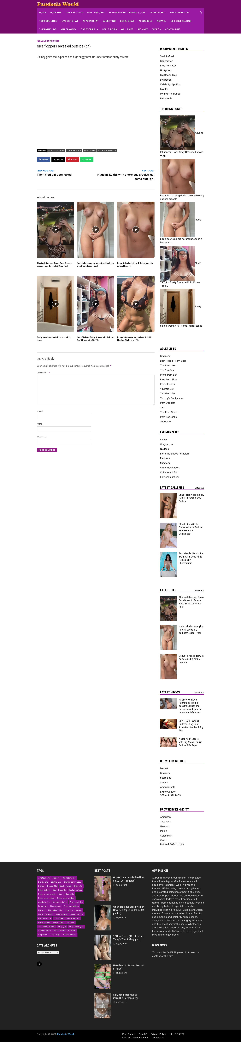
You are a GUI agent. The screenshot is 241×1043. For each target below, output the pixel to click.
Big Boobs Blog (168, 75)
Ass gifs (56, 878)
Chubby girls (74, 150)
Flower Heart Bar (169, 477)
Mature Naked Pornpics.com (127, 12)
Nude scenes (44, 922)
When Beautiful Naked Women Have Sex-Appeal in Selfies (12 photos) (128, 910)
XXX (162, 407)
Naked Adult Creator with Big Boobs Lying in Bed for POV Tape (190, 742)
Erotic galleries (76, 902)
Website (41, 436)
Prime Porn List (168, 374)
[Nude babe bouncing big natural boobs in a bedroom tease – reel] (168, 626)
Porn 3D (143, 1034)
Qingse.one (166, 444)
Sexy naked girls (76, 926)
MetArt (164, 768)
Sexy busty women (46, 926)
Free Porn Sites (168, 379)
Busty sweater (56, 150)
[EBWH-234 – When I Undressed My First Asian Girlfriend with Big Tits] (168, 721)
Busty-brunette (59, 890)
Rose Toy (55, 12)
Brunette (78, 886)
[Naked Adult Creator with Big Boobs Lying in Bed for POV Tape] (168, 739)
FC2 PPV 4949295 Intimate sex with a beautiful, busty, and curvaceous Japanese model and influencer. (190, 706)
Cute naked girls (59, 902)
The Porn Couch (169, 412)
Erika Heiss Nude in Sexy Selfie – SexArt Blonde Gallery (191, 498)
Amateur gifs (44, 878)
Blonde (41, 886)
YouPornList (166, 388)
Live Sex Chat (70, 21)
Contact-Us (172, 29)
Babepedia (166, 98)
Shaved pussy (44, 930)
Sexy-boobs (58, 922)
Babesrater (166, 61)
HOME (42, 12)
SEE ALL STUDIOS (170, 795)
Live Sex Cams (74, 12)
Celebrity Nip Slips (170, 84)
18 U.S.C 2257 (176, 1034)
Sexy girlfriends (107, 150)
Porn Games (128, 1034)
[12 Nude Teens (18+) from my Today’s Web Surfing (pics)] (102, 936)
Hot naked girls (55, 910)
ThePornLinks (167, 365)
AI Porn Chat (91, 21)
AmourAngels (167, 787)
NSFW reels (59, 918)
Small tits (72, 930)
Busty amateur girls (47, 894)
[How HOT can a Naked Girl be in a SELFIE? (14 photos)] (102, 877)
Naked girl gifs (76, 914)
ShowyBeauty (167, 791)
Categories (88, 29)
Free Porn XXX (168, 65)
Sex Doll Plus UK (181, 21)
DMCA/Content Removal (135, 1037)
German (164, 826)
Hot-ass (41, 910)
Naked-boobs (62, 914)
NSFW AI (161, 21)
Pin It (74, 159)
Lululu (163, 439)
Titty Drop (54, 934)
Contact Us (158, 1037)
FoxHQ (164, 89)
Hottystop (165, 70)
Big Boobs (165, 79)
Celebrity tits (44, 902)
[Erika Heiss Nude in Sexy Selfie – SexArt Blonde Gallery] (168, 495)
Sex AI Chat (127, 21)
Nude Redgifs (73, 918)
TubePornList (167, 393)
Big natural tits (68, 878)
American (165, 817)
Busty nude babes (46, 898)
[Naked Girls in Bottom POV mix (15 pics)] (102, 965)
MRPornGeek (68, 29)
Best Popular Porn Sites (173, 360)
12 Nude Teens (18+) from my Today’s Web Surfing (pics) (128, 938)
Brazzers (165, 356)
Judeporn (165, 421)
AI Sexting (109, 21)
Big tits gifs (43, 882)
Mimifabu (165, 463)
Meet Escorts (96, 12)
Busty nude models (65, 898)
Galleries (127, 29)
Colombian (166, 835)
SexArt (164, 782)
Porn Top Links (168, 417)
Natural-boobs (44, 918)
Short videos (59, 930)
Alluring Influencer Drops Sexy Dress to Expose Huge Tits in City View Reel (55, 264)
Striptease (42, 934)
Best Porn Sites (180, 12)
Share (45, 159)
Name (40, 411)
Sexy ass (70, 922)
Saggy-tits (89, 150)
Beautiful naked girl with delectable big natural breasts (191, 659)
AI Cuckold (145, 21)
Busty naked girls (66, 894)
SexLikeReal (167, 56)
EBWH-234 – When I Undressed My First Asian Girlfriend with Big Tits (191, 725)
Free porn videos (71, 906)
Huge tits (69, 910)
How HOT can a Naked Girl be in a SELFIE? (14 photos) (129, 879)
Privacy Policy (158, 1034)
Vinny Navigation (169, 467)
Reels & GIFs (109, 29)
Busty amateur (75, 890)
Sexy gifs (62, 926)
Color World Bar (169, 472)
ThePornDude (47, 29)
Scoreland (165, 777)
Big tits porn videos (72, 882)
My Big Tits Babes (170, 93)
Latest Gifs (168, 590)
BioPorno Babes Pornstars (174, 453)
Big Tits (55, 41)
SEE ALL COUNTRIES (172, 843)
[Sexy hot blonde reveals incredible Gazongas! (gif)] (102, 995)
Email (40, 424)
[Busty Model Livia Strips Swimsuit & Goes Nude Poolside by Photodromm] (168, 553)
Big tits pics (56, 882)
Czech (163, 840)
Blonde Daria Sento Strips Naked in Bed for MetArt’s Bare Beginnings (191, 529)
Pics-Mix (143, 29)
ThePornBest (167, 370)
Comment (43, 372)
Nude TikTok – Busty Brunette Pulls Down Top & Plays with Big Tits (95, 338)
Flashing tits (55, 906)
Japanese (165, 821)
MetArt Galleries (45, 914)
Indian (163, 831)
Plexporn (165, 458)
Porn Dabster (167, 402)
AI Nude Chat (158, 12)
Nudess (164, 448)
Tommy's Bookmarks (171, 398)
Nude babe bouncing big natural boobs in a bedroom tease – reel (95, 264)
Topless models (69, 934)
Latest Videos (170, 692)
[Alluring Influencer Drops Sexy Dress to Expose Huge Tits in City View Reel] (168, 597)
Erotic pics (42, 906)
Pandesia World (65, 1034)
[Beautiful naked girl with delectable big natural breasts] (168, 656)
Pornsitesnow (167, 384)
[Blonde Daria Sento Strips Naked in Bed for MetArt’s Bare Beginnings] (168, 524)
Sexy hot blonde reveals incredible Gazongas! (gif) (126, 996)
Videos (156, 29)
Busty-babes (44, 890)
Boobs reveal (65, 886)
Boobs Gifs (52, 886)
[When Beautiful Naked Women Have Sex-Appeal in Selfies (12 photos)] (102, 907)
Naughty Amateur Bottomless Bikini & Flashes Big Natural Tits (134, 338)
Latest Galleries (172, 487)
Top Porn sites (48, 21)
